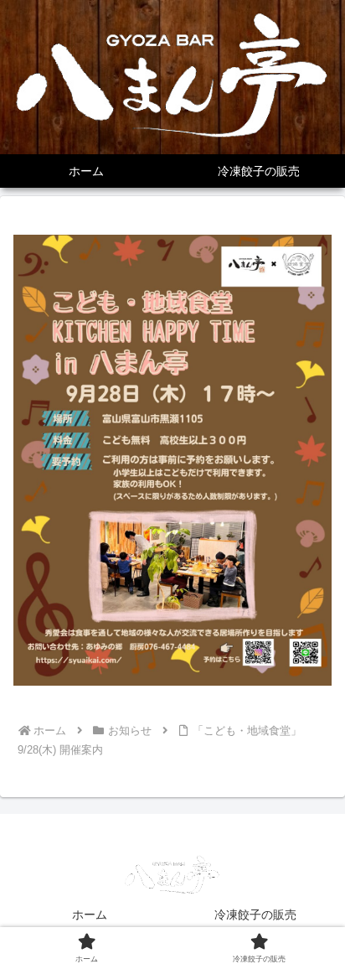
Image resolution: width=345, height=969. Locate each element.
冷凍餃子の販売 (255, 914)
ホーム (89, 914)
